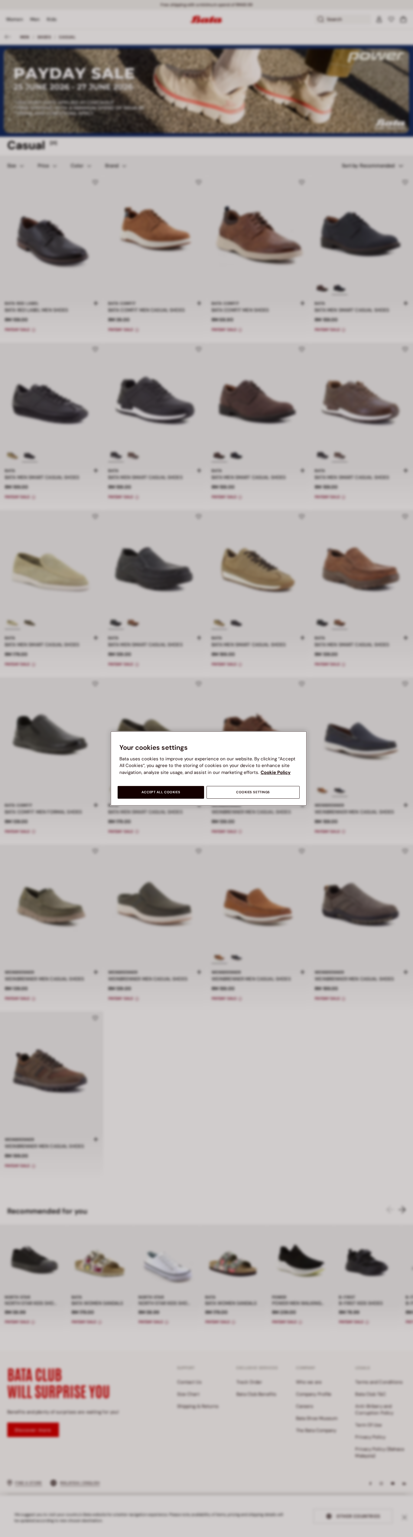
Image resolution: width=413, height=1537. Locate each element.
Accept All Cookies (160, 792)
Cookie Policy (276, 772)
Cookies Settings (253, 792)
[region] (208, 768)
